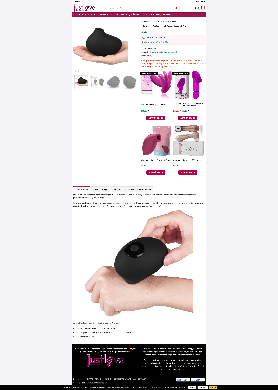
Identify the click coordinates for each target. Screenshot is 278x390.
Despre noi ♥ (79, 379)
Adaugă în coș (156, 118)
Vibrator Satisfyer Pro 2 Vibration (187, 160)
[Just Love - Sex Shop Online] (88, 7)
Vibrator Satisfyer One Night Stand (156, 160)
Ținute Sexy (120, 14)
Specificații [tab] (101, 189)
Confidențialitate (122, 379)
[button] (76, 71)
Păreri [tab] (117, 189)
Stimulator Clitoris (156, 52)
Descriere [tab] (82, 189)
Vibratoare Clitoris (169, 21)
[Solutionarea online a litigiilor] (198, 379)
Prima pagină (145, 21)
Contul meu (199, 1)
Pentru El (105, 14)
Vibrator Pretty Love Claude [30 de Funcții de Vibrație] (188, 104)
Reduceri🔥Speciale (159, 14)
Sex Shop (78, 14)
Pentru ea (90, 14)
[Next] (132, 43)
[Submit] (176, 8)
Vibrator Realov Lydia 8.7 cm (153, 104)
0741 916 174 (160, 37)
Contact (142, 379)
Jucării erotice (137, 14)
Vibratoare (156, 21)
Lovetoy (149, 56)
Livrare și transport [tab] (139, 189)
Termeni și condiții (103, 379)
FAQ (134, 379)
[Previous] (78, 43)
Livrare (89, 379)
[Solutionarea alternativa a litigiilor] (183, 379)
